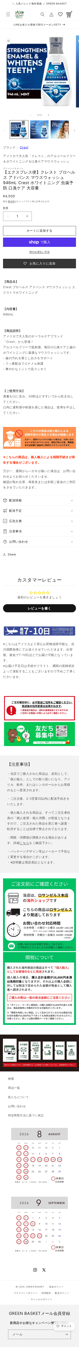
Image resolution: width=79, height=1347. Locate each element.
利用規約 (46, 1293)
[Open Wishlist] (60, 14)
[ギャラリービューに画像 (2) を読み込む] (39, 129)
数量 (6, 208)
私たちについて (18, 1097)
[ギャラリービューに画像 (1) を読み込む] (19, 129)
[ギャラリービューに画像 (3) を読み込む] (60, 129)
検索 (11, 1078)
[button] (8, 14)
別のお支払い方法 (39, 251)
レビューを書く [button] (39, 608)
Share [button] (12, 554)
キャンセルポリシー (41, 1299)
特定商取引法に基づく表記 (26, 1115)
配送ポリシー (62, 1293)
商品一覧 (14, 1087)
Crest (24, 147)
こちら (24, 843)
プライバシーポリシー (25, 1293)
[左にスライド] (30, 114)
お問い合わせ (17, 1106)
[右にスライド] (48, 114)
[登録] (66, 1334)
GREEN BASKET (35, 1286)
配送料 (11, 201)
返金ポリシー (56, 1286)
